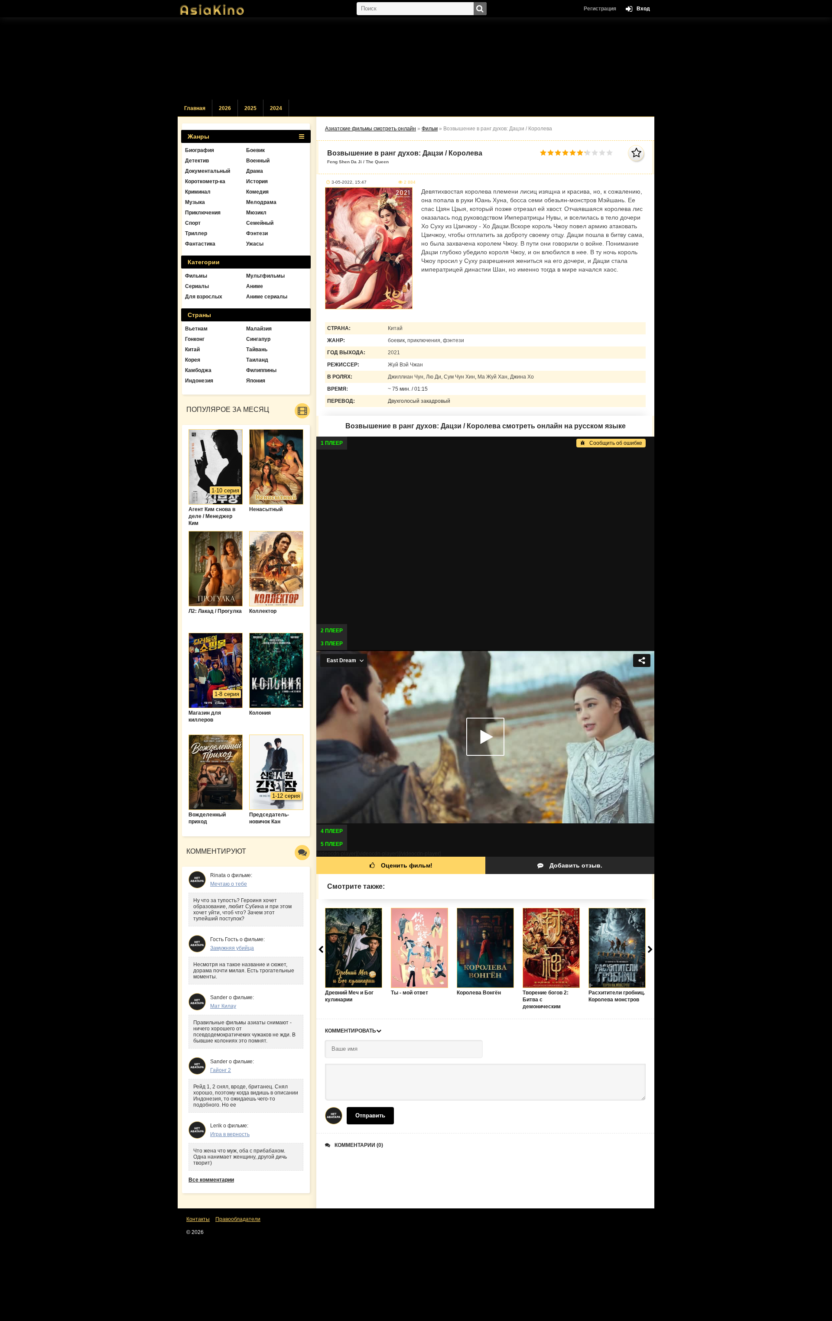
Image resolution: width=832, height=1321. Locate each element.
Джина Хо (522, 377)
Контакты (198, 1219)
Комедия (257, 192)
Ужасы (254, 244)
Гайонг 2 (220, 1070)
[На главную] (221, 6)
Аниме (254, 286)
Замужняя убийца (232, 948)
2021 (394, 353)
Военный (258, 161)
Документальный (207, 171)
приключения (423, 340)
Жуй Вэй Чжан (405, 365)
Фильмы (196, 276)
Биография (199, 150)
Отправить (370, 1115)
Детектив (197, 161)
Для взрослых (203, 297)
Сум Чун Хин (459, 377)
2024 (276, 108)
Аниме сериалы (266, 297)
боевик (396, 340)
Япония (255, 381)
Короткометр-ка (205, 181)
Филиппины (261, 370)
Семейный (259, 223)
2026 (225, 108)
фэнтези (453, 340)
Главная (194, 108)
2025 (250, 108)
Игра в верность (230, 1134)
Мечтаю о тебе (228, 884)
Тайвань (256, 349)
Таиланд (257, 360)
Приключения (203, 213)
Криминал (198, 192)
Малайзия (259, 329)
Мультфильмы (265, 276)
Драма (254, 171)
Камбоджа (198, 370)
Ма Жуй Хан (492, 377)
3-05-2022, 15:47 (349, 182)
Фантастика (200, 244)
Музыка (195, 202)
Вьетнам (196, 329)
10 (609, 152)
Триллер (196, 233)
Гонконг (195, 339)
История (257, 181)
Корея (192, 360)
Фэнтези (257, 233)
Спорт (193, 223)
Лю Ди (433, 377)
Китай (395, 328)
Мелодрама (261, 202)
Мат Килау (223, 1006)
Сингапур (258, 339)
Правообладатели (237, 1219)
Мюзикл (256, 213)
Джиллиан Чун (405, 377)
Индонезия (199, 381)
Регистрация (600, 9)
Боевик (255, 150)
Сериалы (197, 286)
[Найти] (480, 8)
